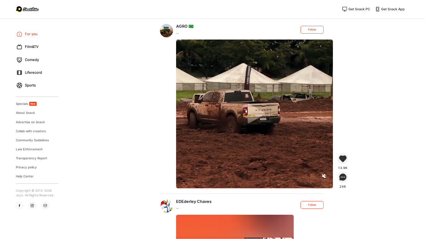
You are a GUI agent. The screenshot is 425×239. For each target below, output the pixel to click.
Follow (312, 29)
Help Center (25, 176)
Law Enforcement (29, 149)
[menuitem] (35, 34)
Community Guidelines (32, 140)
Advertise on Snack (30, 122)
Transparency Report (31, 158)
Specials (25, 103)
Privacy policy (26, 167)
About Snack (25, 113)
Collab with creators (31, 131)
